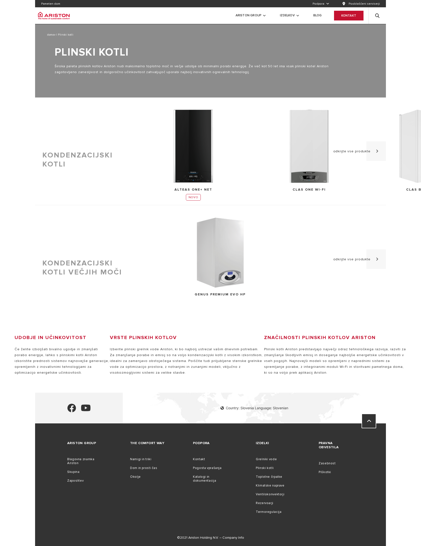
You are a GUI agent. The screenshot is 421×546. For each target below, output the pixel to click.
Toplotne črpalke (269, 477)
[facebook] (71, 410)
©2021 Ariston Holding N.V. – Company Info (210, 537)
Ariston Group (249, 15)
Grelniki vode (266, 459)
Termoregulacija (268, 512)
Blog (317, 15)
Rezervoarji (264, 503)
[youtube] (86, 410)
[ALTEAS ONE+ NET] (193, 147)
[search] (377, 15)
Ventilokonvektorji (270, 494)
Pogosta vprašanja (207, 468)
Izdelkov (287, 15)
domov (51, 34)
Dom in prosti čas (143, 468)
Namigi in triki (140, 459)
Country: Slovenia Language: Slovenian (257, 408)
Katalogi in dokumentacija (204, 479)
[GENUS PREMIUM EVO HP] (220, 253)
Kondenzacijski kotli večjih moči (82, 268)
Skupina (73, 472)
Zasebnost (327, 463)
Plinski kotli (265, 468)
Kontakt (348, 16)
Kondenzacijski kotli (77, 160)
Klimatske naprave (270, 486)
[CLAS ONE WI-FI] (309, 147)
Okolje (135, 477)
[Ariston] (54, 15)
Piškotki (325, 472)
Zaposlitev (75, 481)
